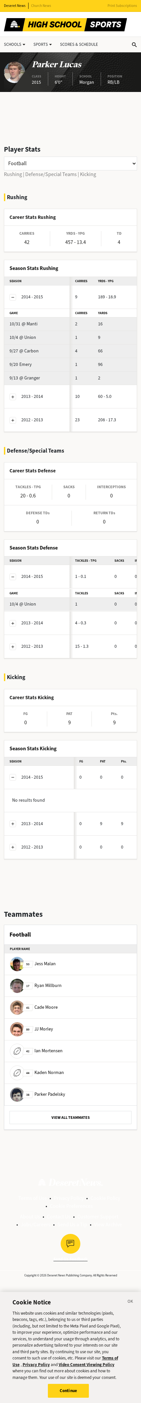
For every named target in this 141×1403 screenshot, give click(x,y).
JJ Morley (39, 1029)
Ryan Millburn (44, 985)
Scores (79, 44)
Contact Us (58, 1216)
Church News (41, 5)
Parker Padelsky (45, 1094)
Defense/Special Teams (51, 174)
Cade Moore (42, 1007)
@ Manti (23, 324)
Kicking (88, 174)
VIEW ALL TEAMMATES (70, 1117)
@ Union (23, 337)
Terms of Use (32, 1198)
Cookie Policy (105, 1198)
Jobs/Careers (35, 1224)
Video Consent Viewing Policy (86, 1364)
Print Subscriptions (122, 5)
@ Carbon (24, 351)
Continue (68, 1390)
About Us (30, 1216)
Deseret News (15, 5)
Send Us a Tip (72, 1224)
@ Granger (25, 378)
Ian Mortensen (44, 1051)
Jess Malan (41, 964)
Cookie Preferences (71, 1206)
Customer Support (97, 1216)
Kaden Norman (45, 1072)
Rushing (13, 174)
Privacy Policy (69, 1198)
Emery (21, 364)
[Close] (130, 1302)
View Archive (108, 1224)
